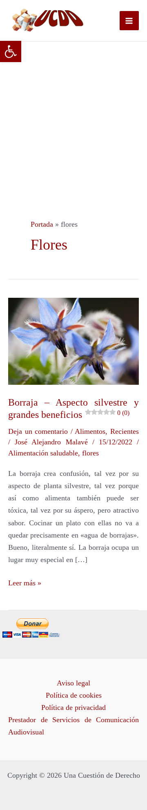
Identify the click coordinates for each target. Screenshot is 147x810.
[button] (10, 51)
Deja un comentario (38, 431)
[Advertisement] (73, 119)
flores (90, 453)
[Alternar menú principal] (129, 20)
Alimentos (90, 431)
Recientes (124, 431)
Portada (42, 224)
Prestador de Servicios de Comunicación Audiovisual (73, 726)
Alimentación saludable (43, 453)
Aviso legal (73, 683)
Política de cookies (74, 695)
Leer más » (24, 582)
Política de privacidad (73, 707)
